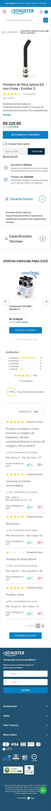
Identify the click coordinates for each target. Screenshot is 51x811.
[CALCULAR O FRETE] (36, 151)
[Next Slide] (49, 3)
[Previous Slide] (2, 3)
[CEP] (24, 149)
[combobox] (25, 20)
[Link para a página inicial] (4, 32)
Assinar (25, 690)
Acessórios (12, 32)
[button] (15, 339)
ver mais (7, 115)
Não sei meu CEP (10, 156)
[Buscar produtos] (45, 20)
